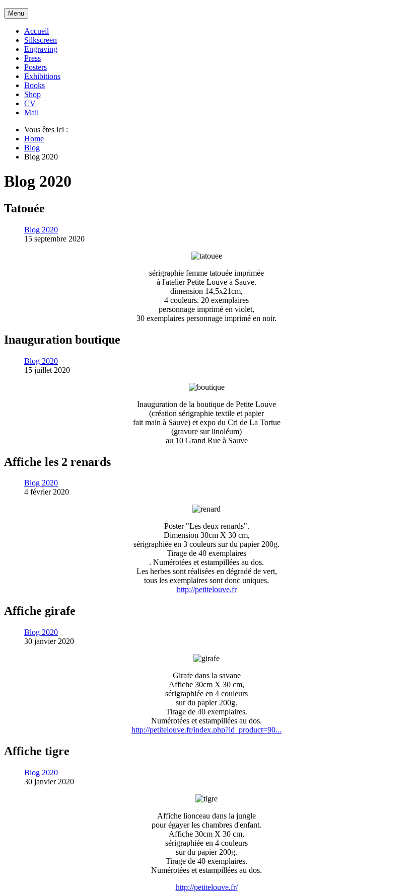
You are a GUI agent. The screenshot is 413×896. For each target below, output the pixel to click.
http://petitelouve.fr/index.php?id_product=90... (206, 729)
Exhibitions (42, 76)
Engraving (40, 49)
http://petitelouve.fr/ (207, 887)
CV (30, 103)
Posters (35, 67)
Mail (31, 112)
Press (32, 58)
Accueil (36, 31)
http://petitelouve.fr (207, 589)
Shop (32, 94)
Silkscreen (40, 40)
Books (34, 85)
